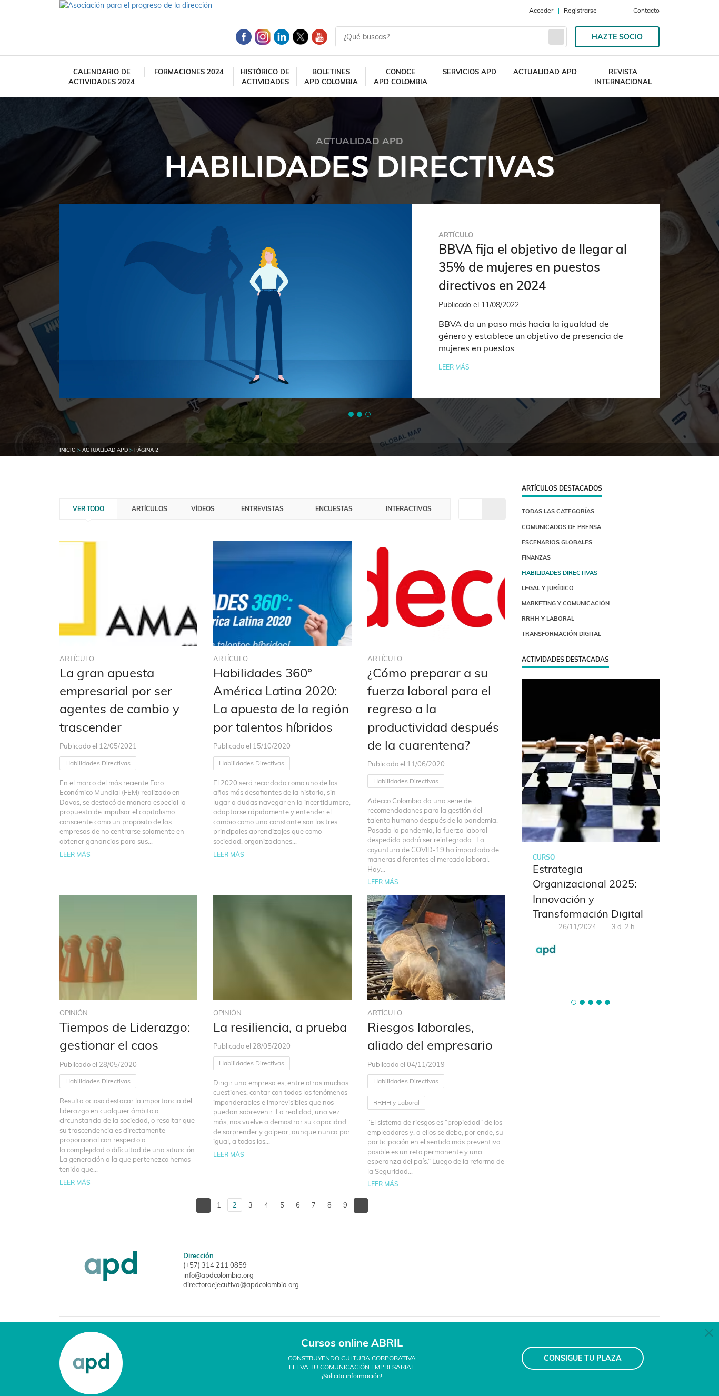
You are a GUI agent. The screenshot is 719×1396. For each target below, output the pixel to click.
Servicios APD (469, 71)
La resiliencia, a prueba (280, 1027)
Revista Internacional (623, 76)
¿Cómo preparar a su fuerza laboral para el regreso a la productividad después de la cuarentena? (433, 709)
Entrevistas (262, 509)
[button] (351, 414)
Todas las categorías (558, 511)
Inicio (67, 449)
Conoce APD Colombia (400, 76)
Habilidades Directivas (98, 763)
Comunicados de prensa (561, 527)
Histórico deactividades (265, 76)
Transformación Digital (561, 633)
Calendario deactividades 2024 (101, 76)
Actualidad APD (545, 71)
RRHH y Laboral (396, 1102)
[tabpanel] (359, 301)
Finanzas (536, 557)
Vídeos (203, 509)
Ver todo (88, 509)
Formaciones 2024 (189, 71)
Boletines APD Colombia (331, 76)
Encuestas (334, 509)
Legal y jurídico (548, 588)
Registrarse (580, 10)
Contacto (646, 10)
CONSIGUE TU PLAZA (583, 1358)
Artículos (149, 509)
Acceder (541, 10)
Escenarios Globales (557, 542)
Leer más (454, 367)
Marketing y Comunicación (566, 603)
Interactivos (409, 509)
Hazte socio (617, 37)
